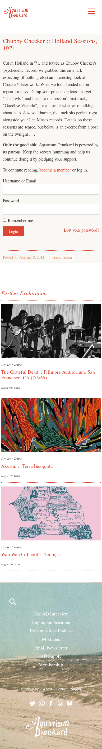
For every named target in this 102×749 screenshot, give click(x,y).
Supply (76, 688)
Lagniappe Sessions (51, 622)
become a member (55, 170)
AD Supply (51, 656)
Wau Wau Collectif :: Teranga (30, 554)
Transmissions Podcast (51, 630)
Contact (61, 688)
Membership (51, 664)
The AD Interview (51, 614)
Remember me (20, 220)
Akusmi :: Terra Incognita (27, 466)
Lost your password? (81, 230)
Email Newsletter (51, 647)
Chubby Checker (62, 257)
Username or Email (19, 181)
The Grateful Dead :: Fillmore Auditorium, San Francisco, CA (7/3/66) (48, 375)
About (47, 688)
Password (11, 200)
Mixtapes (51, 639)
